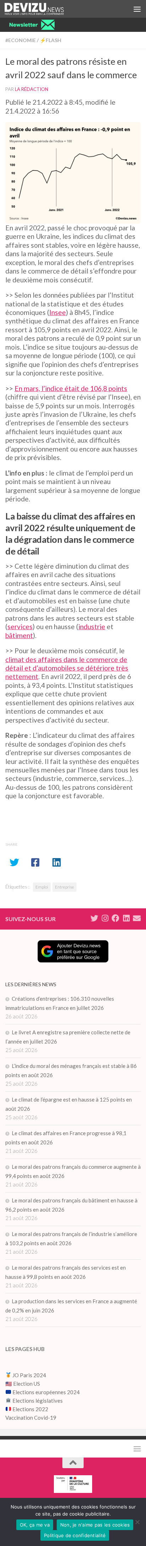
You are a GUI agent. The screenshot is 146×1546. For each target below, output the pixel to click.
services (20, 626)
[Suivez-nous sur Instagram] (105, 918)
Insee (57, 312)
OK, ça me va (35, 1525)
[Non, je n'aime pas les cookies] (137, 1521)
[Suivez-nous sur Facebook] (115, 918)
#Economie (20, 40)
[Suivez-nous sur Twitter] (94, 918)
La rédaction (31, 89)
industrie (91, 626)
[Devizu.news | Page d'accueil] (44, 9)
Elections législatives (37, 1400)
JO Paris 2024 (28, 1375)
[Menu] (137, 9)
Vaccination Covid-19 (30, 1417)
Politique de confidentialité (75, 1535)
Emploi (41, 887)
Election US (26, 1383)
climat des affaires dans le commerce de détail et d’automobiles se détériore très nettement (66, 668)
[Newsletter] (137, 918)
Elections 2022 (30, 1409)
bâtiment (19, 635)
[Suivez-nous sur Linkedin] (126, 918)
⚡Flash (50, 40)
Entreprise (64, 887)
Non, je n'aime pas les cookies (95, 1525)
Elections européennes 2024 (45, 1392)
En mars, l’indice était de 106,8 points (71, 388)
